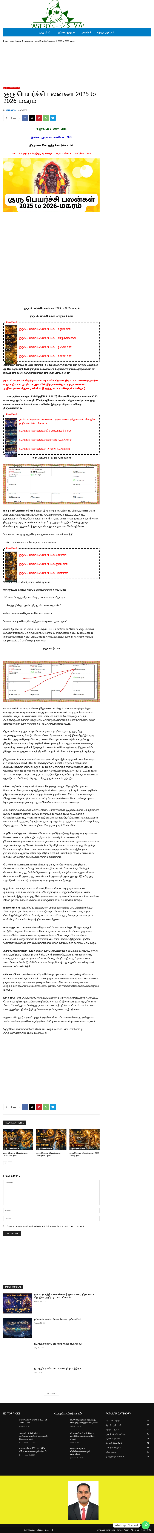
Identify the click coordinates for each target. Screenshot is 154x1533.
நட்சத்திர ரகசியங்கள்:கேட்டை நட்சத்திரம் (45, 430)
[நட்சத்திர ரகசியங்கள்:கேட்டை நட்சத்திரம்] (17, 1328)
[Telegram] (53, 118)
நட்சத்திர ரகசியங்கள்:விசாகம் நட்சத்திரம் (45, 439)
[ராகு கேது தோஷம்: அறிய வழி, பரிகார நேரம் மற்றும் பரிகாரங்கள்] (61, 1423)
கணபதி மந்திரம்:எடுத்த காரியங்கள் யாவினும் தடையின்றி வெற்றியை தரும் (33, 1436)
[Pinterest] (39, 118)
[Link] (146, 1525)
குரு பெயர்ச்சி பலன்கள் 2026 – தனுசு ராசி (45, 329)
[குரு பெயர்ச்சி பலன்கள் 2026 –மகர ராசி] (84, 1139)
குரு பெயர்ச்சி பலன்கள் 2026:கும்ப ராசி (43, 564)
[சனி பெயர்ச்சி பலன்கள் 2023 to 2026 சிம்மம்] (10, 1423)
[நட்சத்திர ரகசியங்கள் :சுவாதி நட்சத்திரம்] (17, 1377)
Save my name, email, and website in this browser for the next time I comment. (46, 1226)
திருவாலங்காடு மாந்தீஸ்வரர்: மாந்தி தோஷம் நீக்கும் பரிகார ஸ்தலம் (82, 1436)
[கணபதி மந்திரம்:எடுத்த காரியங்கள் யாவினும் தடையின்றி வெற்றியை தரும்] (10, 1436)
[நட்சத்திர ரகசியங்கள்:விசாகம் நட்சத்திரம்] (17, 1353)
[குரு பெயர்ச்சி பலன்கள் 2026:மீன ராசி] (18, 1139)
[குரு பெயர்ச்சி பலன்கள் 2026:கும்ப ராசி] (51, 1139)
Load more (50, 1393)
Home (5, 41)
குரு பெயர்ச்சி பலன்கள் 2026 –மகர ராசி (44, 573)
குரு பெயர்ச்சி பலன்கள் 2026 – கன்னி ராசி (45, 356)
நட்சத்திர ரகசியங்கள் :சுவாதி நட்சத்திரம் (44, 448)
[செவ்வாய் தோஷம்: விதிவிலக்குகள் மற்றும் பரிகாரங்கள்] (61, 1451)
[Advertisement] (51, 65)
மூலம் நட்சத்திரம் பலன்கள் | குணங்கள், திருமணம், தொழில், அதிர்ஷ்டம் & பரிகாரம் (57, 421)
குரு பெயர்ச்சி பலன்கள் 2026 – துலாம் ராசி (45, 347)
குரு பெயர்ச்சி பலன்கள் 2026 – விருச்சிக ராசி (47, 338)
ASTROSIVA (11, 110)
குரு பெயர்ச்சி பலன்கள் (21, 41)
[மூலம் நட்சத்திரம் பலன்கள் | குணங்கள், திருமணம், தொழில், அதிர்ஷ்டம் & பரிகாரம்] (17, 1303)
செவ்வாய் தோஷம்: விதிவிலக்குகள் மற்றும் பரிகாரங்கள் (80, 1451)
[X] (32, 118)
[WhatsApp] (46, 118)
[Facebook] (25, 118)
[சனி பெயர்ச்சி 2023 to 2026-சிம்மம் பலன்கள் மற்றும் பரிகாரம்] (10, 1451)
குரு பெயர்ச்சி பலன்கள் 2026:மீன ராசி (43, 555)
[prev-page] (5, 1163)
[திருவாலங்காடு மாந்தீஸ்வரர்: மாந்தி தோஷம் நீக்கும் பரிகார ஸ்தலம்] (61, 1436)
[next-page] (10, 1163)
